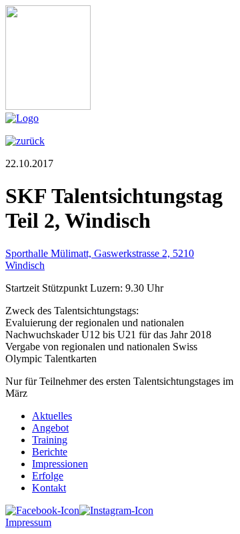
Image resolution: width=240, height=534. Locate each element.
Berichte (49, 451)
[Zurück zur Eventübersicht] (25, 140)
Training (49, 439)
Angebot (50, 427)
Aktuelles (52, 415)
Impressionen (60, 463)
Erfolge (47, 475)
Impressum (28, 522)
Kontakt (49, 487)
